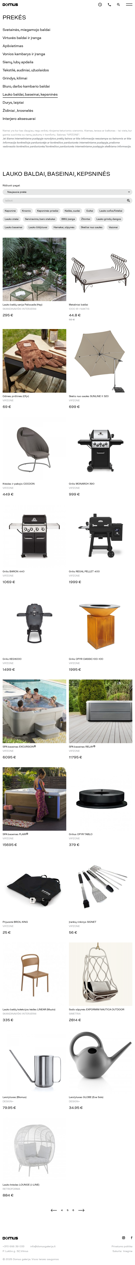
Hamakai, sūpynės (64, 227)
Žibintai (85, 219)
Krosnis (26, 210)
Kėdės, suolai (72, 210)
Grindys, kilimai (15, 78)
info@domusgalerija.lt (43, 1246)
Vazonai (113, 227)
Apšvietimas (13, 46)
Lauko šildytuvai (38, 227)
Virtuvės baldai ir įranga (22, 38)
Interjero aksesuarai (19, 119)
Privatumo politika (122, 1246)
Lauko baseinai (13, 227)
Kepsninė (10, 210)
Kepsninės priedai (47, 210)
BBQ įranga (68, 219)
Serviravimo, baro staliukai (40, 219)
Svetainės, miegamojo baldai (26, 30)
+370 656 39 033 (13, 1246)
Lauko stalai (12, 219)
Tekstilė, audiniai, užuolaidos (26, 70)
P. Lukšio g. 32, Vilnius (15, 1251)
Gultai (89, 210)
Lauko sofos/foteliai (110, 210)
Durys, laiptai (13, 102)
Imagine (127, 1251)
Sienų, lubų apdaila (18, 62)
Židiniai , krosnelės (18, 110)
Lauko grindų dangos (109, 219)
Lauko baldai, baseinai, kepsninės (30, 94)
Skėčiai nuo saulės (91, 227)
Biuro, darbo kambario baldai (26, 86)
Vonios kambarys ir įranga (24, 54)
